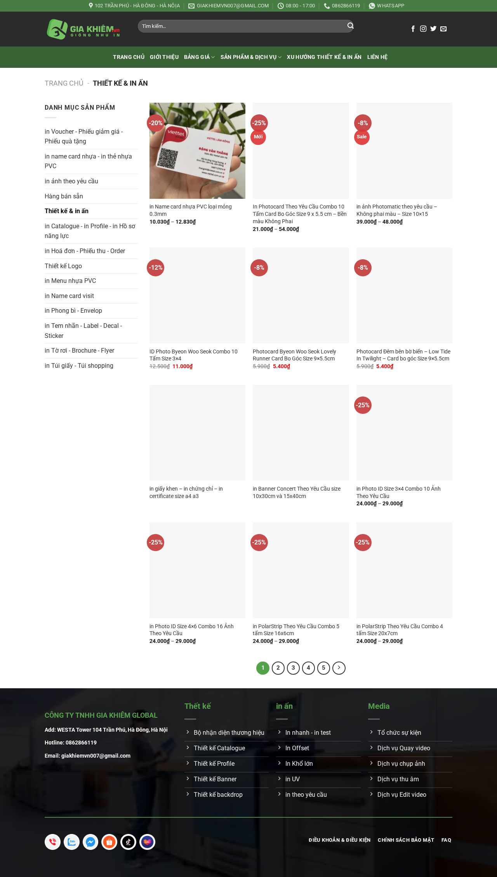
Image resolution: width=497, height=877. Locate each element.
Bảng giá (197, 57)
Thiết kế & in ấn (67, 211)
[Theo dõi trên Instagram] (423, 29)
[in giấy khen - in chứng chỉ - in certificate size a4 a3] (197, 433)
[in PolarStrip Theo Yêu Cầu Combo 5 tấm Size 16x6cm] (301, 570)
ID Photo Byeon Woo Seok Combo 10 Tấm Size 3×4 (193, 355)
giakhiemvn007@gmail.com (95, 756)
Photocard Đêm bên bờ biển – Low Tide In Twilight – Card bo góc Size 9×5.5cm (403, 355)
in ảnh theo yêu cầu (71, 181)
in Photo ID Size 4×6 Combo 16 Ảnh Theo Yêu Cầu (191, 630)
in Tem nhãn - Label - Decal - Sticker (83, 330)
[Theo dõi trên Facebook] (413, 29)
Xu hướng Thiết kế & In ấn (324, 57)
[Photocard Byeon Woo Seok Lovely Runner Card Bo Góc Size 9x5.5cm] (301, 295)
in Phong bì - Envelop (73, 310)
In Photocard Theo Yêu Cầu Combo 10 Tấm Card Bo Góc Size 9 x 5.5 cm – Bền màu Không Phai (300, 213)
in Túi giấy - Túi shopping (79, 365)
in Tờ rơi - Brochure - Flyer (79, 350)
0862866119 (81, 742)
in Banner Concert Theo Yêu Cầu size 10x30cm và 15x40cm (297, 493)
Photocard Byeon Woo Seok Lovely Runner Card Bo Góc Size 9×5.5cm (294, 355)
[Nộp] (350, 26)
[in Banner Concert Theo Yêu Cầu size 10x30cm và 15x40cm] (301, 433)
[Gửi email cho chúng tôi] (443, 29)
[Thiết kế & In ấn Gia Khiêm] (83, 29)
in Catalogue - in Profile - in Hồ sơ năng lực (90, 231)
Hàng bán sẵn (64, 196)
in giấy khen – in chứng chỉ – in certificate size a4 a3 (186, 493)
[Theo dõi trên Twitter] (433, 29)
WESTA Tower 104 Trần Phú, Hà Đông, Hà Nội (112, 730)
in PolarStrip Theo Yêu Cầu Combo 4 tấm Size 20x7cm (399, 630)
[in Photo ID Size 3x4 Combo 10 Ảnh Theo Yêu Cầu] (404, 433)
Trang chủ (128, 57)
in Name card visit (69, 296)
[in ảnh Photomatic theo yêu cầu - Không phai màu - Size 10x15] (404, 150)
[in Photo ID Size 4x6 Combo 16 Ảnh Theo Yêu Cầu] (197, 570)
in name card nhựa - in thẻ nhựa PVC (88, 161)
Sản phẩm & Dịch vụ (248, 57)
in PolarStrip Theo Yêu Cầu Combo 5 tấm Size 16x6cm (296, 630)
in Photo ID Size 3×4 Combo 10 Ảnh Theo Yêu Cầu (398, 493)
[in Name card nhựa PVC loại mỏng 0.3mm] (197, 150)
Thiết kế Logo (63, 266)
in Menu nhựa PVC (70, 280)
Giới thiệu (164, 57)
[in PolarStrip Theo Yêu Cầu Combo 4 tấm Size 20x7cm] (404, 570)
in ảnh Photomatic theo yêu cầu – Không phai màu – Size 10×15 (396, 210)
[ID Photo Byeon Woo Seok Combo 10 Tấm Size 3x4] (197, 295)
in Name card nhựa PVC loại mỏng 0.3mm (190, 210)
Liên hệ (377, 57)
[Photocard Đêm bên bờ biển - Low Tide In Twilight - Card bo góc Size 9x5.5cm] (404, 295)
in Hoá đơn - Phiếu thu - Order (85, 251)
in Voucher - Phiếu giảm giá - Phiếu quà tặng (84, 136)
